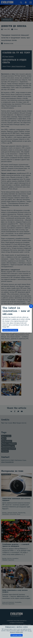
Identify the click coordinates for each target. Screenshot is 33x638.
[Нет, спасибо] (31, 631)
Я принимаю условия (16, 635)
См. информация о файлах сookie (21, 631)
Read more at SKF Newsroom (10, 330)
